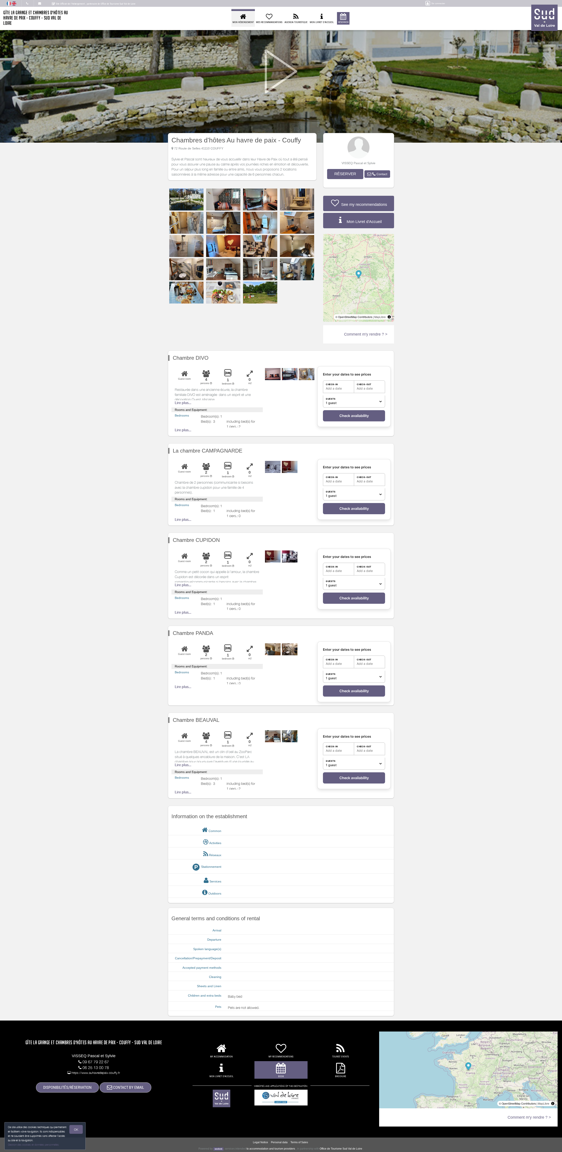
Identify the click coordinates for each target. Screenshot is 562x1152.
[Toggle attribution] (389, 317)
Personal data (279, 1142)
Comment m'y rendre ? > (365, 334)
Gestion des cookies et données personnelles (33, 1144)
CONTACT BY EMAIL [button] (128, 1087)
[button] (377, 174)
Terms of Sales (299, 1142)
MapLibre (380, 317)
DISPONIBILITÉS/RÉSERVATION (67, 1087)
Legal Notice (260, 1142)
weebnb (218, 1149)
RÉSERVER (345, 174)
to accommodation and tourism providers (271, 1148)
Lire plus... (183, 403)
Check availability (354, 415)
